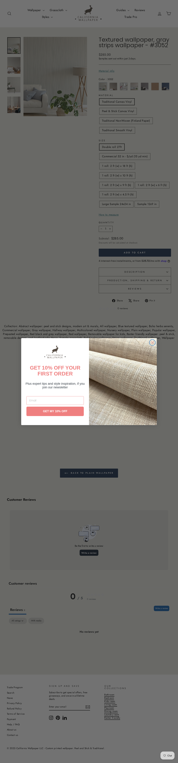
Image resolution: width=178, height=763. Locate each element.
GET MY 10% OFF (55, 411)
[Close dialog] (152, 342)
